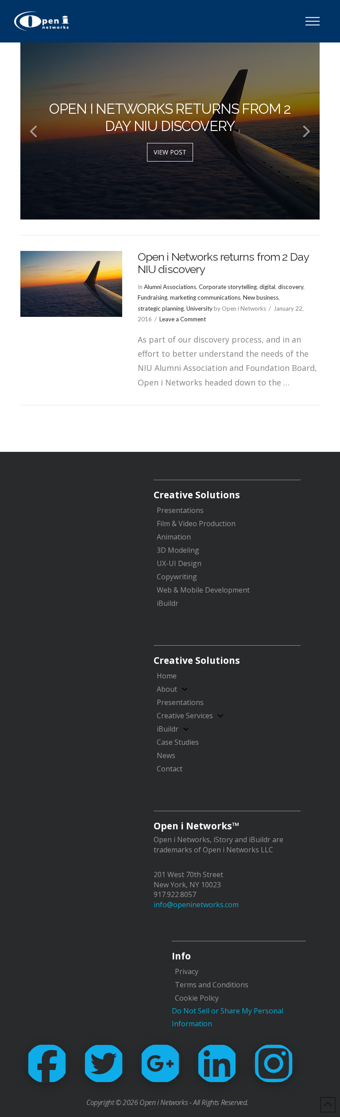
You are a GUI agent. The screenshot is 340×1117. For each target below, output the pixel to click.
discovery (290, 286)
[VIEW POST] (71, 284)
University (199, 308)
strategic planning (161, 308)
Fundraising (152, 297)
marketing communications (205, 297)
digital (267, 286)
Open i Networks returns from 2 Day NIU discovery (223, 263)
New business (260, 297)
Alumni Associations (170, 286)
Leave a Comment (182, 319)
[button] (312, 21)
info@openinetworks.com (196, 904)
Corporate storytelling (228, 286)
